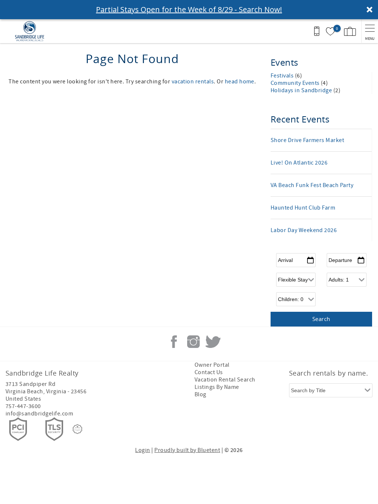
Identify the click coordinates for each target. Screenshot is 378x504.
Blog (200, 394)
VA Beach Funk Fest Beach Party (312, 185)
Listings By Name (217, 387)
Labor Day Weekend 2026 (304, 230)
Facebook (173, 341)
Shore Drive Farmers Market (307, 140)
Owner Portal (212, 365)
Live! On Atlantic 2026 (299, 162)
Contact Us (209, 372)
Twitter (213, 341)
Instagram (193, 341)
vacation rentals (193, 81)
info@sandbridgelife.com (39, 413)
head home (239, 81)
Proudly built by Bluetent (187, 450)
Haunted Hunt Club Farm (303, 207)
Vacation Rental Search (225, 379)
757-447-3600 (23, 406)
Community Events (296, 83)
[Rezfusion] (77, 429)
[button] (189, 9)
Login (142, 450)
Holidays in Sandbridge (302, 90)
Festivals (283, 75)
